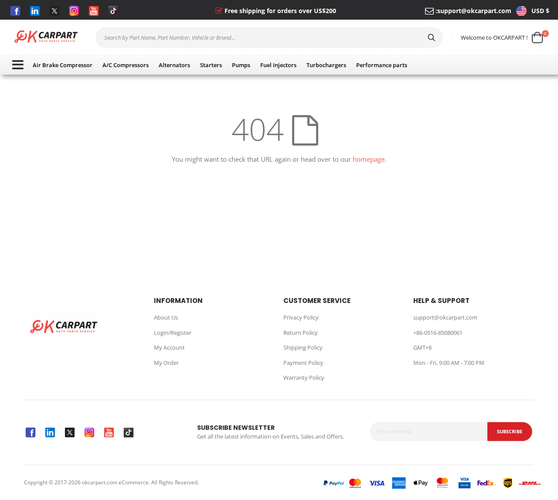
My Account (169, 347)
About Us (166, 317)
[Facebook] (15, 10)
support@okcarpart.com (474, 11)
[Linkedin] (34, 10)
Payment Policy (303, 363)
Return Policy (300, 333)
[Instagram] (74, 10)
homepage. (369, 159)
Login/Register (172, 333)
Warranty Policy (303, 377)
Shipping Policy (303, 347)
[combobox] (269, 37)
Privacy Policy (301, 317)
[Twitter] (54, 10)
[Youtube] (93, 10)
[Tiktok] (113, 10)
